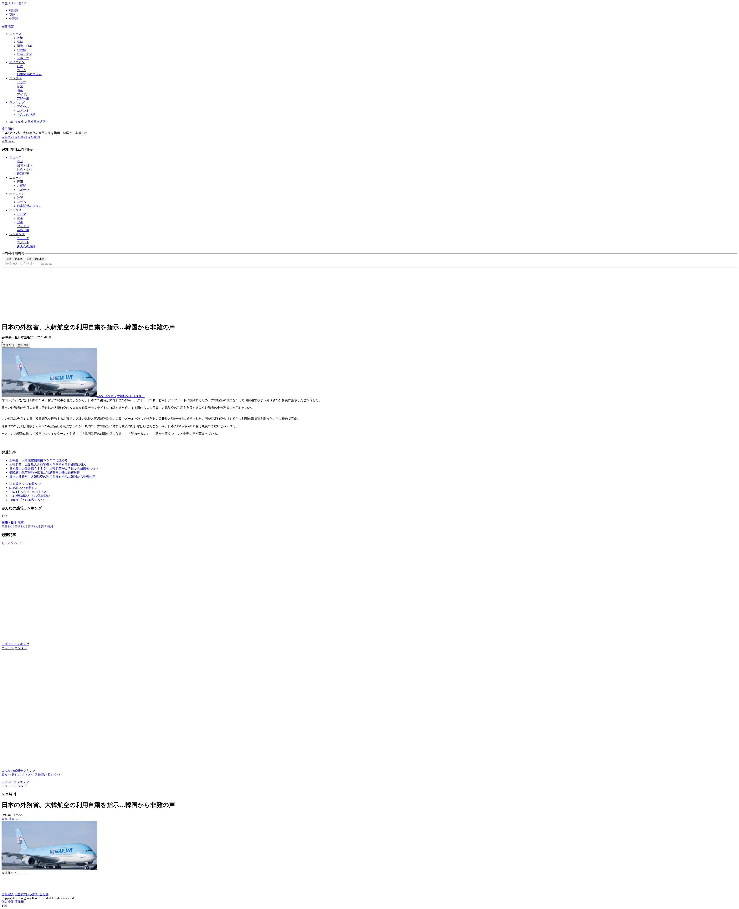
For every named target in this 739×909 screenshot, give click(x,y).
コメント (23, 110)
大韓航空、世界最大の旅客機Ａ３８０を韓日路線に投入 (47, 464)
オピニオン (17, 62)
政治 (20, 37)
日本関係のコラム (29, 74)
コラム (21, 70)
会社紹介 (8, 894)
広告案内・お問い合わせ (31, 894)
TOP (5, 905)
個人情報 (8, 901)
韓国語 (13, 10)
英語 (12, 14)
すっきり (28, 774)
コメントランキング (15, 781)
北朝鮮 (21, 50)
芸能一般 (23, 98)
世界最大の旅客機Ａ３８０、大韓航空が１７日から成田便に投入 (54, 468)
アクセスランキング (15, 644)
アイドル (23, 94)
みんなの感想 (26, 114)
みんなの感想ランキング (18, 770)
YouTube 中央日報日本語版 (27, 121)
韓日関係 (8, 129)
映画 (20, 90)
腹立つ (6, 774)
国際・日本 (24, 46)
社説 (20, 66)
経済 (20, 42)
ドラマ (21, 82)
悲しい (16, 774)
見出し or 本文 (14, 258)
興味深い (41, 774)
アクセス (23, 106)
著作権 (19, 901)
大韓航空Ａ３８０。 (131, 396)
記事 (13, 522)
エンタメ (15, 78)
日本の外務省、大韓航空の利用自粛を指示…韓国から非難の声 (52, 476)
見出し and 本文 (35, 258)
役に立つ (54, 774)
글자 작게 (8, 345)
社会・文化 (24, 54)
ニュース (15, 33)
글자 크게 (23, 345)
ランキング (17, 102)
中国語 (13, 18)
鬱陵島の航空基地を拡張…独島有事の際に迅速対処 (44, 472)
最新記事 (8, 26)
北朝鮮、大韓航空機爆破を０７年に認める (38, 460)
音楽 (20, 86)
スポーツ (23, 58)
